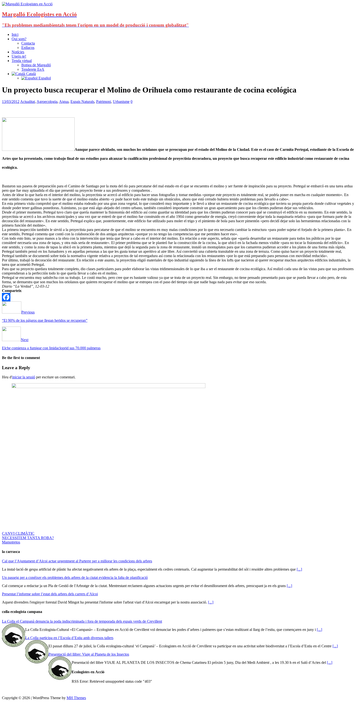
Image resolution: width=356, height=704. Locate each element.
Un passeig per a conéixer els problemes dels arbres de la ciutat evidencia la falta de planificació (75, 577)
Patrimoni (103, 101)
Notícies (18, 52)
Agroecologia (47, 101)
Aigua (64, 101)
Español (44, 78)
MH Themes (76, 698)
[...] (299, 569)
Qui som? (19, 39)
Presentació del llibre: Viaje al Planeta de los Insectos (88, 654)
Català (30, 74)
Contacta (28, 43)
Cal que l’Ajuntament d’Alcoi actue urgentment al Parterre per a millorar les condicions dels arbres (77, 561)
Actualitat (27, 101)
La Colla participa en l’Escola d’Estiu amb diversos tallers (69, 638)
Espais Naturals (82, 101)
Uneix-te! (19, 56)
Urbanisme (121, 101)
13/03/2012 (10, 101)
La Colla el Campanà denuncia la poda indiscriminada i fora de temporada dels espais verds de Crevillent (82, 621)
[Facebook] (6, 297)
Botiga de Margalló (36, 65)
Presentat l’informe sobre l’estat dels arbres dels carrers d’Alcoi (50, 594)
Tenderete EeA (32, 69)
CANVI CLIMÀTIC (18, 533)
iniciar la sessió (23, 377)
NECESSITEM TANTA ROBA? (28, 538)
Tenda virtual (22, 61)
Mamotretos (11, 542)
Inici (15, 34)
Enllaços (27, 48)
